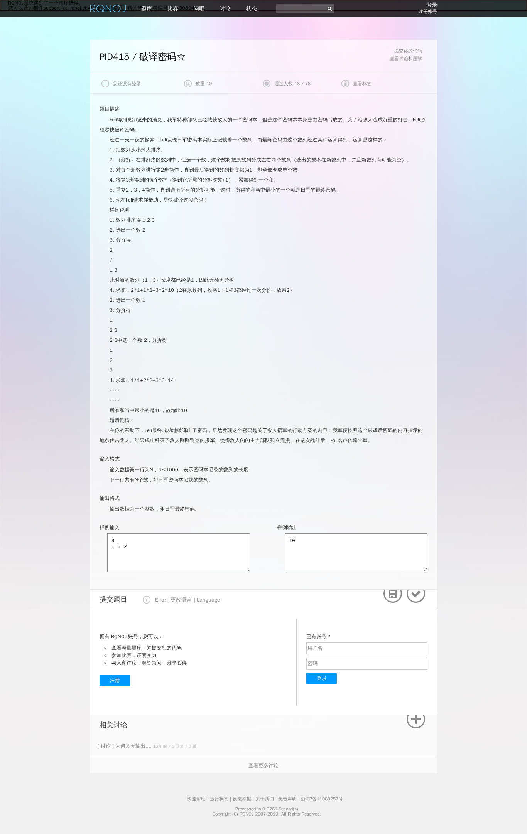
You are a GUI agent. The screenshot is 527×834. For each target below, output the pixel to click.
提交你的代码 (408, 51)
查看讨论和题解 (406, 58)
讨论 (225, 8)
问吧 (199, 8)
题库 (146, 8)
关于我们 (264, 799)
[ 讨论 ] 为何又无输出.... (125, 746)
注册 (115, 680)
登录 (432, 5)
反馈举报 (242, 799)
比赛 (172, 8)
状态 (251, 8)
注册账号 (428, 11)
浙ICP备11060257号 (322, 799)
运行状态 (219, 799)
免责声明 (287, 799)
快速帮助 (196, 799)
